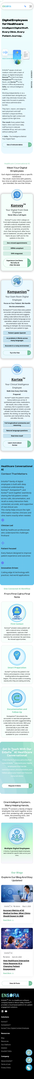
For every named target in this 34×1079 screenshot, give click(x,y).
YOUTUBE (31, 84)
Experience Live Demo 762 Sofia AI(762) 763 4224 (15, 262)
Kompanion (17, 291)
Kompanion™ (6, 1025)
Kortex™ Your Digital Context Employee (15, 1028)
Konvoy (17, 205)
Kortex (17, 379)
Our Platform (6, 1044)
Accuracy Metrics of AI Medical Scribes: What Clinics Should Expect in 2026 (16, 913)
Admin (18, 906)
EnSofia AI (8, 906)
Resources (5, 1041)
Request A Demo (14, 786)
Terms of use (5, 1064)
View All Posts (15, 983)
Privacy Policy (6, 1067)
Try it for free (15, 353)
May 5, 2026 (26, 906)
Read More (7, 920)
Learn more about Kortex (15, 444)
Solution (4, 1048)
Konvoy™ (4, 1021)
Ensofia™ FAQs (6, 1051)
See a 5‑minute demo (15, 145)
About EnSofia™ (6, 1061)
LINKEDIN (31, 74)
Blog (2, 1038)
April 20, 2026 (17, 957)
